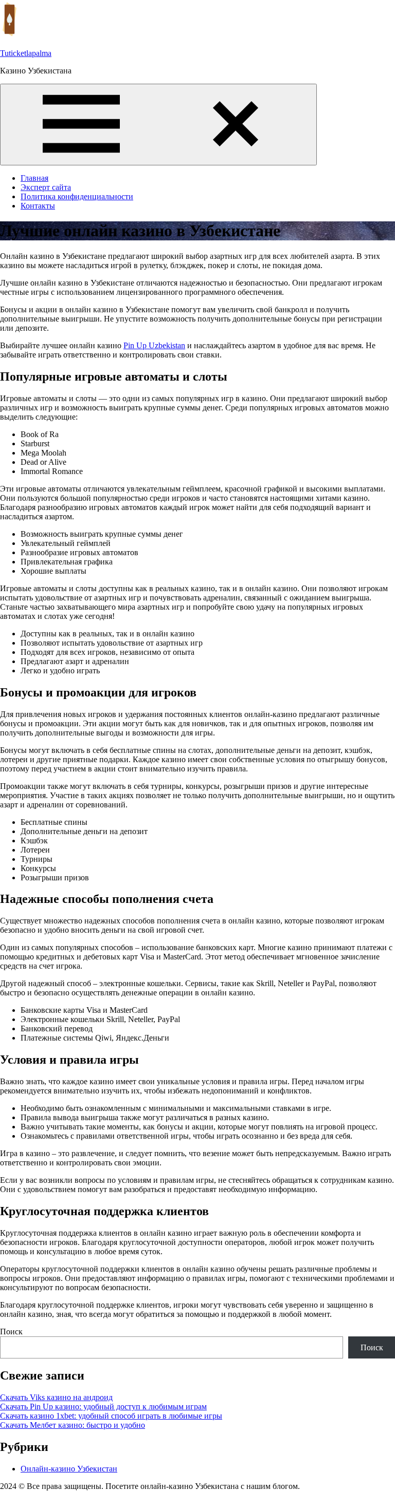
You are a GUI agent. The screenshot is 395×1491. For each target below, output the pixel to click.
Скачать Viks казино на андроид (56, 1397)
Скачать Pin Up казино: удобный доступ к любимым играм (103, 1406)
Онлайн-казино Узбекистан (69, 1468)
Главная (34, 178)
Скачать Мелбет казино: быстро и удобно (72, 1425)
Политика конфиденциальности (77, 196)
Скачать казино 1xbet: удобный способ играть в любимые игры (111, 1415)
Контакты (38, 205)
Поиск (11, 1331)
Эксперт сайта (46, 187)
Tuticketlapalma (25, 53)
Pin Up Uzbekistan (154, 345)
